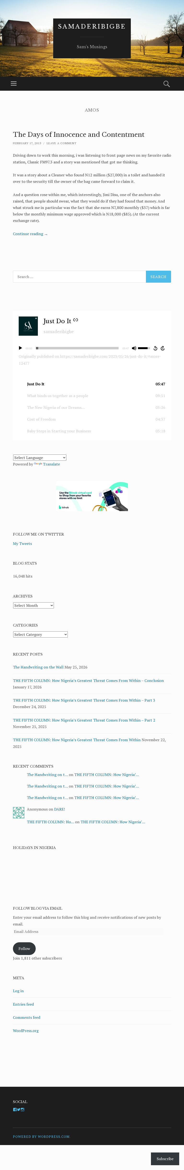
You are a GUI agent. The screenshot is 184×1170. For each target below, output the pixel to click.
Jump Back (155, 348)
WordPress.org (26, 1030)
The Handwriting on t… (47, 774)
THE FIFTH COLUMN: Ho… (50, 821)
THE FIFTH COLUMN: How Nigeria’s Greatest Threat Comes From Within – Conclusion (88, 680)
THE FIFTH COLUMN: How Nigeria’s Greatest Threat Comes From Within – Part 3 (84, 700)
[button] (92, 384)
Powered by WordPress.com (41, 1136)
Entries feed (23, 1004)
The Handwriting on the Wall (38, 667)
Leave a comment (61, 143)
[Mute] (134, 348)
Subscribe (165, 1158)
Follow (24, 948)
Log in (18, 990)
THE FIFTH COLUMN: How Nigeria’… (106, 774)
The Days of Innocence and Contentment (78, 134)
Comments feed (26, 1017)
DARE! (59, 809)
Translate (51, 464)
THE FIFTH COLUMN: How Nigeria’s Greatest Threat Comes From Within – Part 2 (84, 720)
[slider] (77, 348)
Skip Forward (163, 348)
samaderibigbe (92, 26)
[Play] (20, 348)
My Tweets (22, 543)
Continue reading (30, 233)
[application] (92, 348)
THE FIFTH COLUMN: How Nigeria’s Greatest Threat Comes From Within (77, 739)
